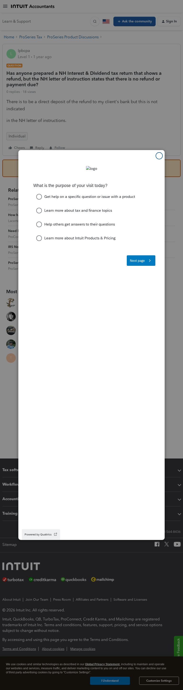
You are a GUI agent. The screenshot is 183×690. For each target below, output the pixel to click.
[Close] (159, 156)
